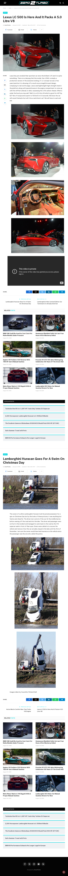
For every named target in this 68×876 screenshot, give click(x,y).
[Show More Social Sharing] (41, 30)
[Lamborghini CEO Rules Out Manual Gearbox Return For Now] (50, 375)
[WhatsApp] (5, 98)
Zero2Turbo (8, 25)
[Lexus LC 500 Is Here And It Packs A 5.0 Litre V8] (31, 70)
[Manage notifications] (63, 872)
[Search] (60, 3)
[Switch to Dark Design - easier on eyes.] (63, 3)
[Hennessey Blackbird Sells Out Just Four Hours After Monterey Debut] (50, 323)
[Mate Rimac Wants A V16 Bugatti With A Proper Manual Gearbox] (17, 375)
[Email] (5, 85)
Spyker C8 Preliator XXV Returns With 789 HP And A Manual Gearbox (16, 361)
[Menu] (5, 3)
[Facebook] (5, 80)
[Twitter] (5, 89)
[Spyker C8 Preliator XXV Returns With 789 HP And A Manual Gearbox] (17, 349)
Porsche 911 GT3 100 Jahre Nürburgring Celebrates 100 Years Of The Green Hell (49, 361)
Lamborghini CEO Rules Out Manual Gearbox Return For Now (48, 387)
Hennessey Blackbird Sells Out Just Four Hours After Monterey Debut (50, 334)
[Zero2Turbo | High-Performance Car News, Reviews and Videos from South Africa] (34, 3)
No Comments (42, 25)
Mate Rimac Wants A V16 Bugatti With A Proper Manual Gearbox (17, 387)
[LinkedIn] (5, 94)
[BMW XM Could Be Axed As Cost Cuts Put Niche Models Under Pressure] (17, 323)
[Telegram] (5, 103)
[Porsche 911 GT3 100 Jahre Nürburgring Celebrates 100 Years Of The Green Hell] (50, 349)
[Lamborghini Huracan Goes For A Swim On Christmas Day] (30, 509)
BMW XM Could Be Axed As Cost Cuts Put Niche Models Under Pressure (17, 334)
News (5, 12)
